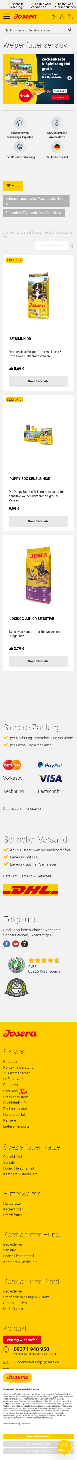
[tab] (38, 206)
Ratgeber (10, 1061)
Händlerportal (14, 1114)
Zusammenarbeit (16, 1073)
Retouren (10, 1085)
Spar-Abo (11, 1091)
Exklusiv (14, 260)
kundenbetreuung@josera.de (36, 1362)
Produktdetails (38, 381)
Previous (7, 78)
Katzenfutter (13, 1209)
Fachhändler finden (54, 16)
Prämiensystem (15, 1097)
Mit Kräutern (13, 1308)
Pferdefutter (12, 1215)
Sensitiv (9, 1162)
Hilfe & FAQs (13, 1079)
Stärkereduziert (15, 1303)
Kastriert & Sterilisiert (20, 1174)
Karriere (9, 1120)
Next (69, 78)
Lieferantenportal (16, 1126)
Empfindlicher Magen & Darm (26, 1297)
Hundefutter (12, 1203)
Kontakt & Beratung (18, 1067)
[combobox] (38, 30)
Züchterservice (15, 1108)
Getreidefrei (12, 1156)
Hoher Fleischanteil (18, 1168)
